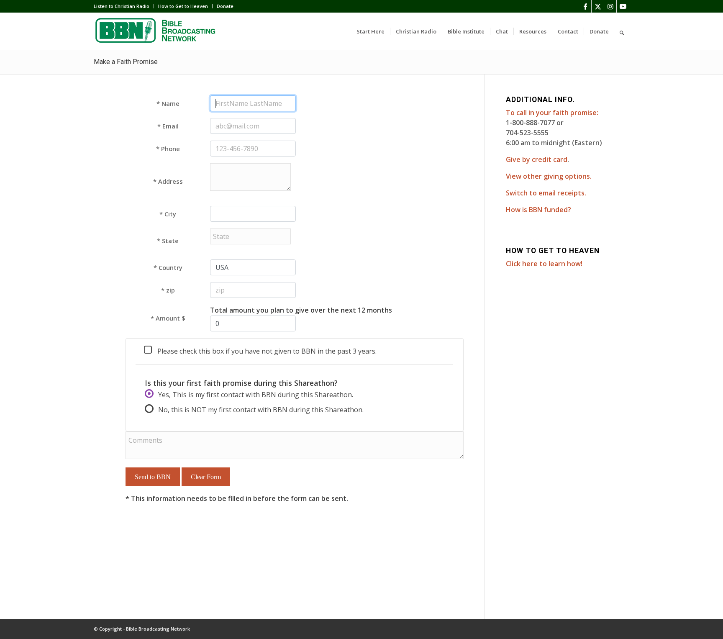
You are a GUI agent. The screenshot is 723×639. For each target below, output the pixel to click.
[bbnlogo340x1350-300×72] (156, 31)
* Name (167, 103)
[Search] (621, 31)
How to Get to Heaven (183, 6)
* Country (168, 267)
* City (167, 214)
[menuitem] (124, 6)
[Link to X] (598, 6)
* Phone (168, 148)
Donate (225, 6)
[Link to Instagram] (610, 6)
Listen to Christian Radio (121, 6)
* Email (168, 126)
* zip (168, 290)
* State (168, 240)
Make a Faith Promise (126, 62)
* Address (168, 181)
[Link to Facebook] (585, 6)
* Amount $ (168, 318)
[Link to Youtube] (623, 6)
